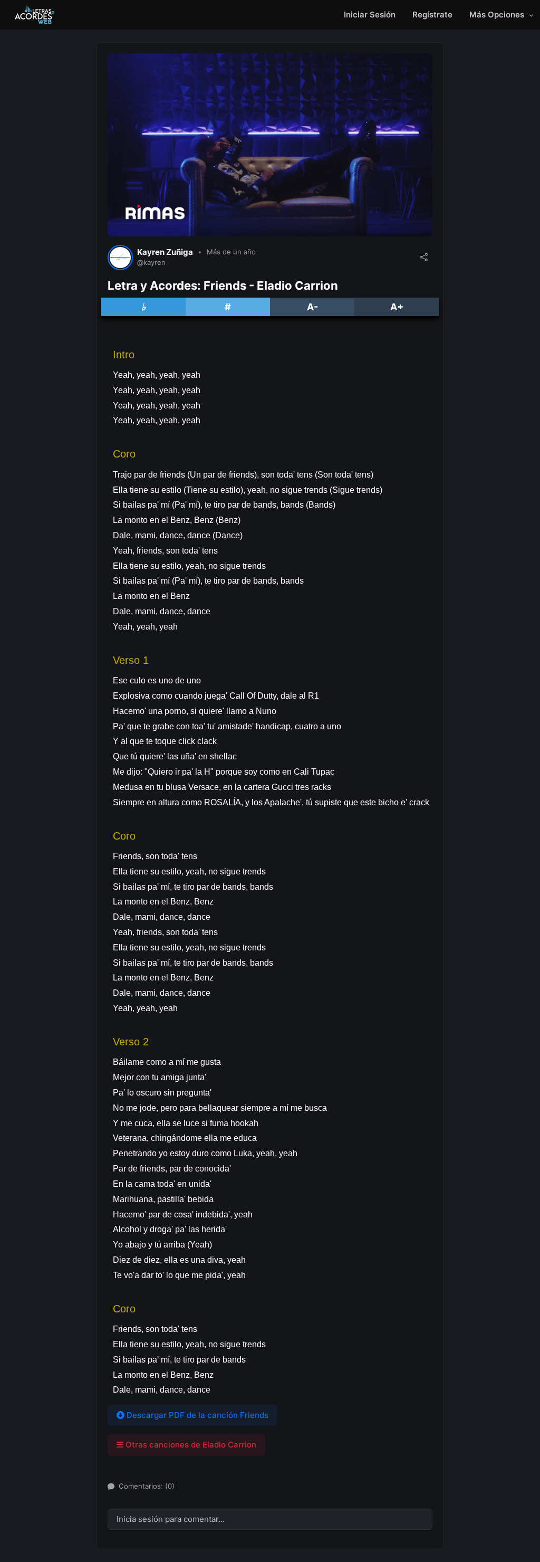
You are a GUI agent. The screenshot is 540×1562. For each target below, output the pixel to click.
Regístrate (432, 14)
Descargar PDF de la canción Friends (196, 1415)
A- (312, 306)
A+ (396, 306)
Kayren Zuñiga (165, 252)
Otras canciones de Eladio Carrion (189, 1445)
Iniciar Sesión (370, 14)
